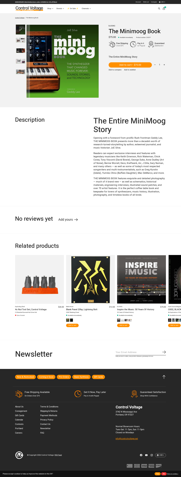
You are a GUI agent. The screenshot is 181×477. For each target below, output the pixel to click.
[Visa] (144, 467)
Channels (85, 8)
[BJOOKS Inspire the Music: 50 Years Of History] (141, 279)
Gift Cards (98, 376)
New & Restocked (25, 376)
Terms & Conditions (49, 406)
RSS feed (58, 455)
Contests (19, 424)
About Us (19, 406)
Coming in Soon (46, 376)
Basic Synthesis (81, 376)
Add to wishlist (130, 70)
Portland (19, 428)
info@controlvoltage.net (127, 438)
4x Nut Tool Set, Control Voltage (31, 309)
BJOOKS (112, 26)
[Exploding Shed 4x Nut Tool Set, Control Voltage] (39, 279)
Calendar (19, 419)
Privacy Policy (46, 419)
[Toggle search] (159, 8)
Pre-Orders (64, 376)
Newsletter (45, 428)
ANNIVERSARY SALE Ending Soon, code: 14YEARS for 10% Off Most (36, 2)
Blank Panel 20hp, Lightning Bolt (81, 309)
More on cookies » (172, 474)
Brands (59, 8)
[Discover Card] (159, 467)
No (164, 474)
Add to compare (115, 70)
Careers (18, 432)
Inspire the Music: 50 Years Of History (135, 309)
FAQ (42, 432)
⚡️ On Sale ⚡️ (72, 8)
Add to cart (130, 65)
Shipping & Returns (48, 411)
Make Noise (69, 307)
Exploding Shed (20, 307)
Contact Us (45, 424)
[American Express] (151, 467)
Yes (157, 474)
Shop (49, 8)
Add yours (65, 219)
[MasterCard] (137, 467)
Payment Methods (48, 415)
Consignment (21, 411)
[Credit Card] (130, 467)
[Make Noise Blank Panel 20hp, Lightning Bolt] (90, 279)
